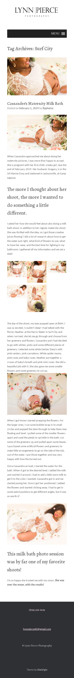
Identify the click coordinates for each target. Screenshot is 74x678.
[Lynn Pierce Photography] (37, 11)
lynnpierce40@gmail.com (37, 629)
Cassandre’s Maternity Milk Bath (35, 103)
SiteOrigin (42, 670)
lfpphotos (48, 108)
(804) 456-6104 (37, 610)
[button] (55, 34)
